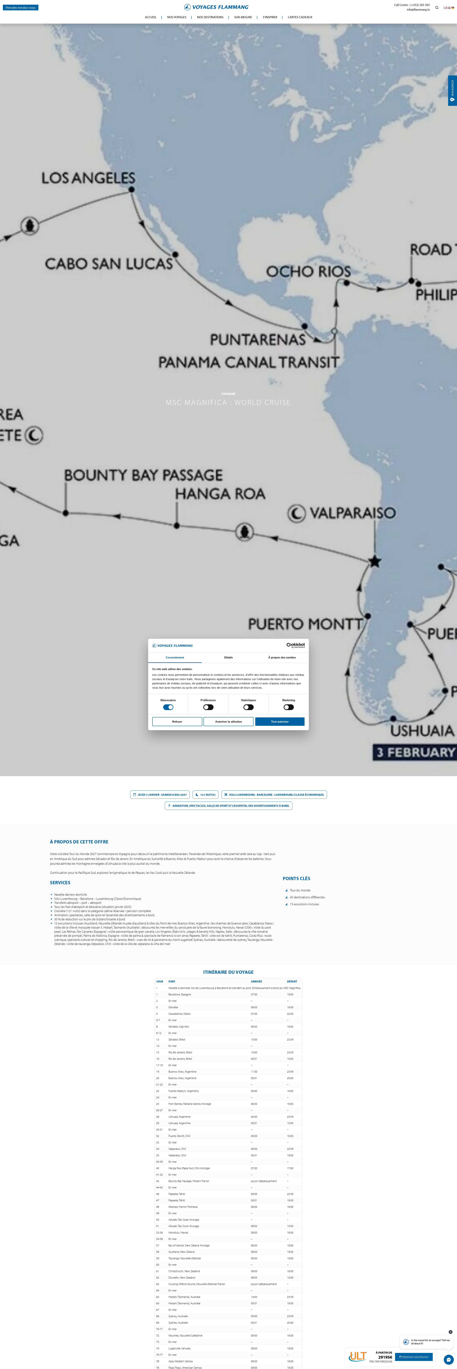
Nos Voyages (176, 17)
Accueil (151, 17)
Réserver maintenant (415, 1357)
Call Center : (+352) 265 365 (412, 5)
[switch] (208, 707)
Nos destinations (210, 17)
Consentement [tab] (175, 657)
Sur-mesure (243, 17)
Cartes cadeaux (300, 17)
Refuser (177, 721)
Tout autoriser (280, 721)
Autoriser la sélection (228, 721)
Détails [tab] (228, 657)
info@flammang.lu (418, 9)
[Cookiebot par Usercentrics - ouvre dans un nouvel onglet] (289, 645)
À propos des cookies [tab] (282, 657)
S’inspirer (270, 17)
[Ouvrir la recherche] (436, 7)
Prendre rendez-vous (21, 7)
